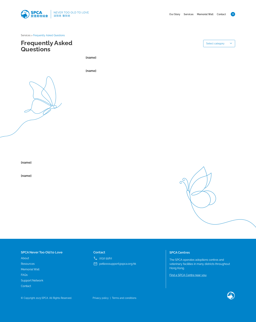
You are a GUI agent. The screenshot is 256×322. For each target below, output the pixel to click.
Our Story (174, 14)
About (25, 258)
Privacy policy (101, 298)
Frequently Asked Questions (49, 35)
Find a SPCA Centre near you (188, 275)
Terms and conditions (124, 298)
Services (188, 14)
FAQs (24, 275)
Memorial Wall (205, 14)
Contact (221, 14)
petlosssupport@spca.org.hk (117, 263)
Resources (28, 263)
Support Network (32, 280)
